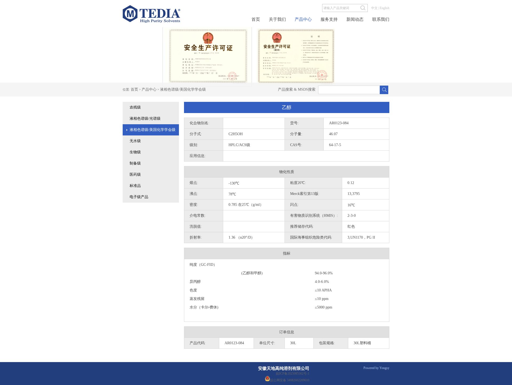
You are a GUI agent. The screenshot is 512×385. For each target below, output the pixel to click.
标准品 (135, 186)
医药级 (135, 175)
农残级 (135, 107)
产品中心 (303, 19)
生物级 (135, 152)
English (384, 8)
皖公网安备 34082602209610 (289, 379)
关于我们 (277, 19)
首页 (255, 19)
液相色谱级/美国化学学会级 (183, 89)
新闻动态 (354, 19)
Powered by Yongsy (376, 368)
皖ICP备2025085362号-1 (292, 373)
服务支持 (329, 19)
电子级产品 (139, 197)
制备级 (135, 163)
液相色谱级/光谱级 (145, 119)
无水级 (135, 141)
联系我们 (380, 19)
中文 (374, 8)
